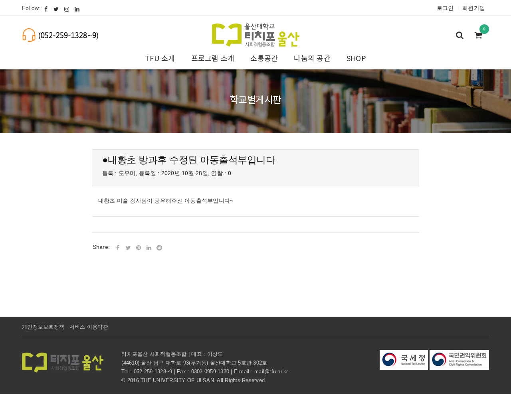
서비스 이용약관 (88, 327)
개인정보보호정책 (43, 327)
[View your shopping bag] (480, 36)
